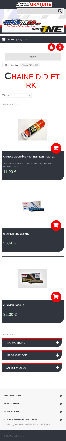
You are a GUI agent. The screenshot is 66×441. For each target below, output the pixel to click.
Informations (17, 355)
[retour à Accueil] (6, 65)
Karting (14, 65)
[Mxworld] (33, 25)
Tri (3, 95)
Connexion (60, 47)
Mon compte (12, 403)
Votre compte (51, 47)
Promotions (15, 343)
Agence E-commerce (18, 436)
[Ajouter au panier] (56, 148)
